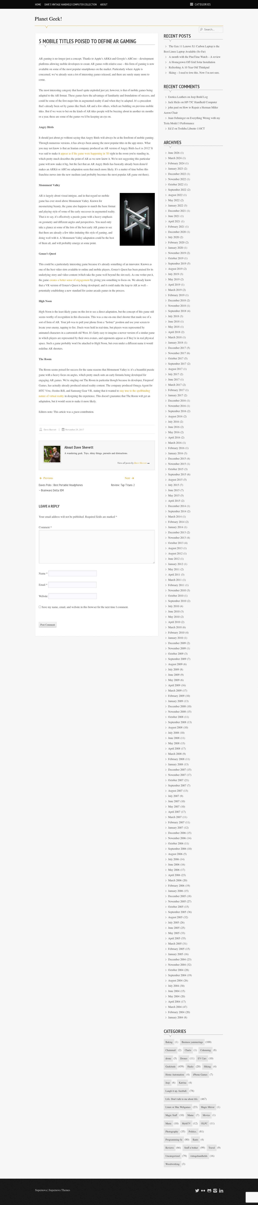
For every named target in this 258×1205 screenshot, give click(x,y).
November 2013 (177, 537)
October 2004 (175, 970)
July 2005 (173, 922)
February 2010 (176, 632)
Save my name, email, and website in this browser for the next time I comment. (85, 607)
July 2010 (173, 606)
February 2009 (176, 695)
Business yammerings (192, 1042)
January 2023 (175, 168)
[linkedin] (221, 1190)
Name (43, 573)
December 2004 (177, 959)
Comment (45, 527)
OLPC (204, 1123)
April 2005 (174, 938)
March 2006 (175, 880)
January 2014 (175, 527)
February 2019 (176, 295)
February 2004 (176, 1012)
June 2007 (174, 801)
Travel (212, 1147)
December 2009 (177, 643)
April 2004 (174, 1001)
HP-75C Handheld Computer (200, 102)
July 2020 (173, 237)
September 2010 (177, 601)
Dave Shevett (50, 429)
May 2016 (174, 432)
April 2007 (174, 811)
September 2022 (177, 189)
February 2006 (176, 885)
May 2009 (174, 680)
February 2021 (176, 226)
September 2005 (177, 912)
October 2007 (175, 780)
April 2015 (174, 500)
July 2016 (173, 421)
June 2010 (174, 611)
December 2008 (177, 706)
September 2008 (177, 722)
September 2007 (177, 785)
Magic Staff (171, 1115)
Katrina (182, 1082)
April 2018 (174, 332)
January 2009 (175, 701)
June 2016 (174, 427)
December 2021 (177, 210)
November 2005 (177, 901)
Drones (183, 1058)
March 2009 (175, 690)
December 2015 (177, 458)
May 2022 (174, 200)
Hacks (190, 1066)
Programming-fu (174, 1139)
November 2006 (177, 838)
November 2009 (177, 648)
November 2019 (177, 253)
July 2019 (173, 274)
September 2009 (177, 659)
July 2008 (173, 732)
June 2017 (174, 379)
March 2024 (175, 158)
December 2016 (177, 400)
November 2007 (177, 775)
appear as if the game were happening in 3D (85, 153)
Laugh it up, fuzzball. (176, 1091)
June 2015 (174, 490)
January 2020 (175, 247)
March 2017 (175, 384)
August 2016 (175, 416)
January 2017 (175, 395)
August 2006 (175, 854)
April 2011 (174, 574)
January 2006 (175, 891)
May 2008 (174, 743)
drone (168, 1058)
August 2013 (175, 548)
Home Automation (175, 1074)
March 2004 (175, 1007)
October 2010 (175, 595)
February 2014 (176, 522)
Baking (169, 1042)
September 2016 (177, 411)
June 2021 (174, 216)
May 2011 (174, 569)
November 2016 (177, 406)
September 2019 (177, 263)
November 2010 (177, 590)
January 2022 (175, 205)
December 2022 (177, 174)
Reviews (170, 1147)
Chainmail (171, 1050)
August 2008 (175, 727)
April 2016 (174, 437)
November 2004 (177, 964)
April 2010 (174, 622)
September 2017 (177, 363)
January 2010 (175, 637)
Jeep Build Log (199, 97)
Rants (195, 1139)
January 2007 (175, 827)
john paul (173, 107)
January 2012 (175, 564)
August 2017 (175, 369)
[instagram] (215, 1190)
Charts (188, 1050)
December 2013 (177, 532)
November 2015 (177, 464)
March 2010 (175, 627)
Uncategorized (173, 1156)
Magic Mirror (207, 1107)
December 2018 (177, 300)
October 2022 (175, 184)
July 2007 (173, 796)
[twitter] (197, 1190)
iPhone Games (200, 1074)
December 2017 (177, 348)
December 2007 (177, 769)
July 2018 (173, 316)
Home (38, 4)
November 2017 (177, 353)
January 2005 (175, 954)
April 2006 (174, 875)
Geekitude (171, 1066)
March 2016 (175, 442)
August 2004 (175, 980)
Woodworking (173, 1164)
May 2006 (174, 869)
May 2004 (174, 996)
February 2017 (176, 390)
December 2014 (177, 506)
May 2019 (174, 279)
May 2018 (174, 326)
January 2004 (175, 1017)
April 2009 (174, 685)
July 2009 (173, 669)
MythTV (186, 1123)
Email (43, 584)
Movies (206, 1115)
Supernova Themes (59, 1190)
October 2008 (175, 717)
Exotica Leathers (177, 97)
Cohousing (205, 1050)
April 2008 (174, 748)
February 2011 (176, 585)
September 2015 (177, 474)
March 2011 (175, 579)
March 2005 (175, 943)
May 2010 (174, 616)
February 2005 (176, 949)
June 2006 (174, 864)
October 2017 (175, 358)
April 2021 (174, 221)
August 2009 (175, 664)
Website (43, 596)
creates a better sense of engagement (69, 280)
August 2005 (175, 917)
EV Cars (202, 1058)
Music (168, 1123)
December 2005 (177, 896)
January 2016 (175, 453)
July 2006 (173, 859)
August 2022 (175, 195)
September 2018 (177, 311)
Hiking (207, 1066)
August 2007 (175, 790)
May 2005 (174, 933)
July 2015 (173, 485)
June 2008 (174, 738)
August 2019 (175, 268)
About (104, 4)
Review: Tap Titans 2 (123, 485)
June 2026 (174, 152)
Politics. (193, 1131)
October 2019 (175, 258)
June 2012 (174, 558)
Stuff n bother (191, 1147)
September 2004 (177, 975)
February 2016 (176, 448)
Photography (172, 1131)
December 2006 (177, 833)
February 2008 (176, 759)
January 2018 (175, 342)
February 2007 (176, 822)
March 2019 (175, 290)
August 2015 (175, 479)
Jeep (168, 1082)
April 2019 (174, 284)
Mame (190, 1115)
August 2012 (175, 553)
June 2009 (174, 674)
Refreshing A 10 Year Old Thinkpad (189, 67)
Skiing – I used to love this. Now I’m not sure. (194, 72)
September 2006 (177, 848)
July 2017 (173, 374)
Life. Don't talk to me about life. (182, 1099)
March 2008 (175, 753)
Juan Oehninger (177, 118)
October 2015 (175, 469)
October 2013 (175, 543)
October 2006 (175, 843)
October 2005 (175, 906)
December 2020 (177, 232)
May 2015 (174, 495)
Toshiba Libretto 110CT (191, 128)
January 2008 (175, 764)
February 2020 (176, 242)
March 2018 (175, 337)
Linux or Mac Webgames (178, 1107)
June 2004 (174, 991)
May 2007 (174, 806)
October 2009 (175, 653)
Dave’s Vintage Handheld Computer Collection (71, 4)
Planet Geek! (48, 18)
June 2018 (174, 321)
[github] (209, 1190)
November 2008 (177, 711)
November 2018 (177, 305)
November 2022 (177, 179)
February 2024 (176, 163)
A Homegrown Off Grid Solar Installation (192, 62)
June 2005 (174, 927)
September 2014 (177, 511)
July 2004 (173, 985)
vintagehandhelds (198, 1156)
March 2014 (175, 516)
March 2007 (175, 817)
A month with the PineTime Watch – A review (195, 57)
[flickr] (203, 1190)
